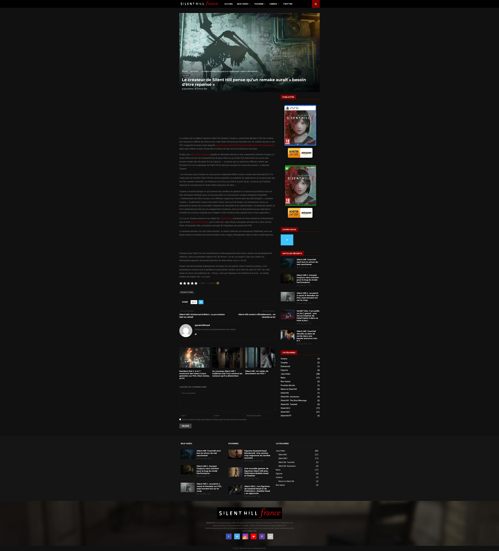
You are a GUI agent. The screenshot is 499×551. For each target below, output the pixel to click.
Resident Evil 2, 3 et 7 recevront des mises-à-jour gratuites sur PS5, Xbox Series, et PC (194, 375)
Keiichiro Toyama (187, 292)
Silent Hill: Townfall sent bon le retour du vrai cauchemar (307, 261)
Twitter (287, 4)
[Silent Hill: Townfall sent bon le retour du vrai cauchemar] (288, 263)
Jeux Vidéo (242, 4)
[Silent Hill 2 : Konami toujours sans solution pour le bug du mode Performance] (288, 278)
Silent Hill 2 (285, 408)
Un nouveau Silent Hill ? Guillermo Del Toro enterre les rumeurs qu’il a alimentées (227, 373)
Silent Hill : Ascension (290, 397)
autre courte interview (200, 154)
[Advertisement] (227, 117)
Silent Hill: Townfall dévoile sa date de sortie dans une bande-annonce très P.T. (307, 336)
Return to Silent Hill (289, 389)
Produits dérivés (288, 385)
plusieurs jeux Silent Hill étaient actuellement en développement (245, 145)
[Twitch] (262, 536)
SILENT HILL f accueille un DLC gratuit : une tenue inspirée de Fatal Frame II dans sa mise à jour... (308, 316)
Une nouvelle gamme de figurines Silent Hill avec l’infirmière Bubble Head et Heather (256, 472)
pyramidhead (188, 89)
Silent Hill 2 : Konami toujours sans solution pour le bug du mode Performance (308, 279)
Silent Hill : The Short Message (294, 400)
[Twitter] (237, 536)
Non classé (285, 381)
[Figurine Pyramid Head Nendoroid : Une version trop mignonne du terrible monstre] (235, 454)
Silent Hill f (285, 412)
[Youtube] (254, 536)
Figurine (258, 4)
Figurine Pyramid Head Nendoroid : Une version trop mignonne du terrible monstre (257, 454)
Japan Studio (226, 218)
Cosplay (284, 363)
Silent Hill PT (286, 416)
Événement (285, 366)
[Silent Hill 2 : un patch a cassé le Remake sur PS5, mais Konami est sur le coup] (288, 296)
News (283, 378)
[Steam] (270, 536)
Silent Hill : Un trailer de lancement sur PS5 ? (256, 372)
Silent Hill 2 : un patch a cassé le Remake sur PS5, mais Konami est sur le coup (308, 296)
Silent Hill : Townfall (289, 404)
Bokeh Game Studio (199, 222)
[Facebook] (229, 536)
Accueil (228, 4)
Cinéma (273, 4)
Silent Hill (285, 393)
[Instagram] (245, 536)
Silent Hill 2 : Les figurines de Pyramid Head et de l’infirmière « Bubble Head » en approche (257, 490)
